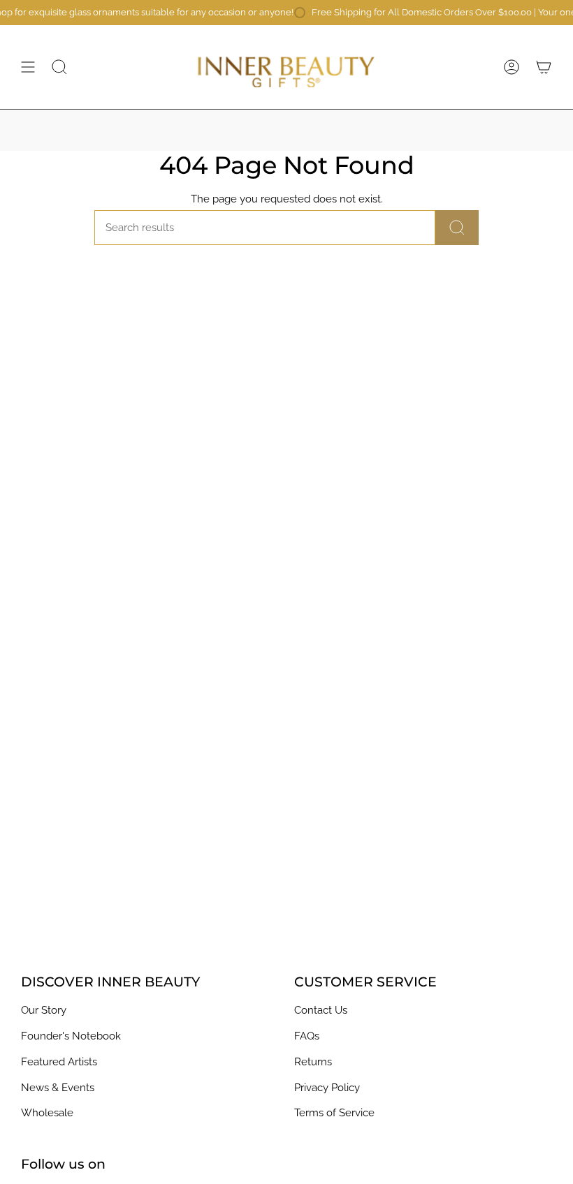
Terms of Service (334, 1113)
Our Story (43, 1010)
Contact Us (320, 1010)
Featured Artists (59, 1062)
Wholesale (47, 1113)
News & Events (57, 1087)
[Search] (457, 227)
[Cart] (544, 67)
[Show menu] (28, 67)
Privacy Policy (327, 1087)
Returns (313, 1062)
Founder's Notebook (71, 1036)
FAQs (306, 1036)
